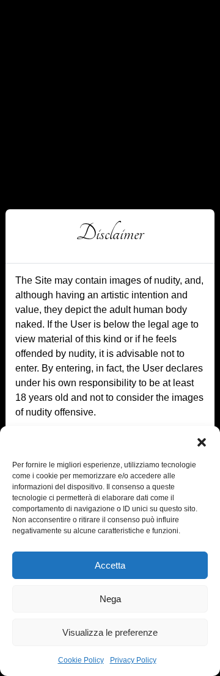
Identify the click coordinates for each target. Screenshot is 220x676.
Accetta (110, 565)
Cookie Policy (81, 660)
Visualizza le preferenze (110, 632)
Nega (110, 599)
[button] (202, 441)
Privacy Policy (133, 660)
